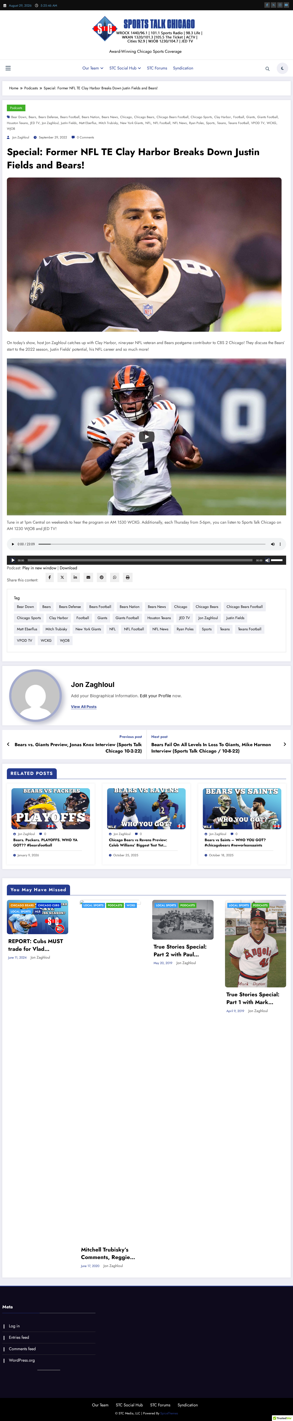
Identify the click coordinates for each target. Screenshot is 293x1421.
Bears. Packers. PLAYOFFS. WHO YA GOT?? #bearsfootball (45, 843)
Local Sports (21, 911)
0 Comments (85, 137)
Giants (250, 117)
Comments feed (22, 1349)
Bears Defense (48, 117)
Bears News (110, 117)
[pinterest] (101, 577)
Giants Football (267, 117)
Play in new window (39, 568)
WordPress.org (22, 1360)
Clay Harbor (222, 117)
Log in (14, 1326)
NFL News (180, 123)
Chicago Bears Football (172, 117)
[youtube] (286, 5)
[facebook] (50, 577)
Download (68, 568)
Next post (159, 736)
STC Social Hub (122, 68)
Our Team (90, 68)
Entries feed (19, 1337)
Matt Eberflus (87, 123)
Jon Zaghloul (50, 123)
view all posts (84, 707)
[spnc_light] (282, 68)
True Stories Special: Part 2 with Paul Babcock (180, 950)
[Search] (267, 69)
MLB (38, 911)
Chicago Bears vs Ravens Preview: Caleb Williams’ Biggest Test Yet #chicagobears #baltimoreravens (138, 843)
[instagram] (280, 5)
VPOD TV (257, 123)
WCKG (271, 123)
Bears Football (69, 117)
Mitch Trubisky (108, 123)
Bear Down (18, 117)
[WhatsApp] (114, 577)
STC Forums (157, 68)
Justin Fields (69, 123)
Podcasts (16, 108)
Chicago (126, 117)
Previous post (130, 736)
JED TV (35, 123)
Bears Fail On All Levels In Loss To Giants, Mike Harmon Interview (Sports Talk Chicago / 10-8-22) (211, 748)
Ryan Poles (196, 123)
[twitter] (62, 577)
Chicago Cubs (48, 905)
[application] (146, 560)
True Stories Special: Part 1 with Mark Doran (252, 998)
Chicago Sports (201, 117)
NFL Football (161, 123)
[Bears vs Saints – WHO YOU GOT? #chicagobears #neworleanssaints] (242, 808)
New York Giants (131, 123)
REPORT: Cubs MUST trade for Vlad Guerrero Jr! (35, 945)
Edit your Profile (155, 695)
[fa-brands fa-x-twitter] (273, 5)
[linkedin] (75, 577)
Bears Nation (90, 117)
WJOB (11, 128)
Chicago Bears (144, 117)
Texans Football (238, 123)
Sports (210, 123)
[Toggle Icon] (8, 68)
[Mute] (267, 560)
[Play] (147, 436)
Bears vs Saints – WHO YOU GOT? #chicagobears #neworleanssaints (235, 843)
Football (238, 117)
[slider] (277, 560)
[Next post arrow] (284, 744)
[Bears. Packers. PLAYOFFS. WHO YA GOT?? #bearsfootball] (50, 808)
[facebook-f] (267, 5)
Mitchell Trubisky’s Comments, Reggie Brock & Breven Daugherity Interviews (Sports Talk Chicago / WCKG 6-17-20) (110, 1253)
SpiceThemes (169, 1413)
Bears (32, 117)
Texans (221, 123)
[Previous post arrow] (8, 744)
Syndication (183, 68)
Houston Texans (17, 123)
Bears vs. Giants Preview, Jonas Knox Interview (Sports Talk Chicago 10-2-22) (78, 748)
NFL (148, 123)
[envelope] (88, 577)
